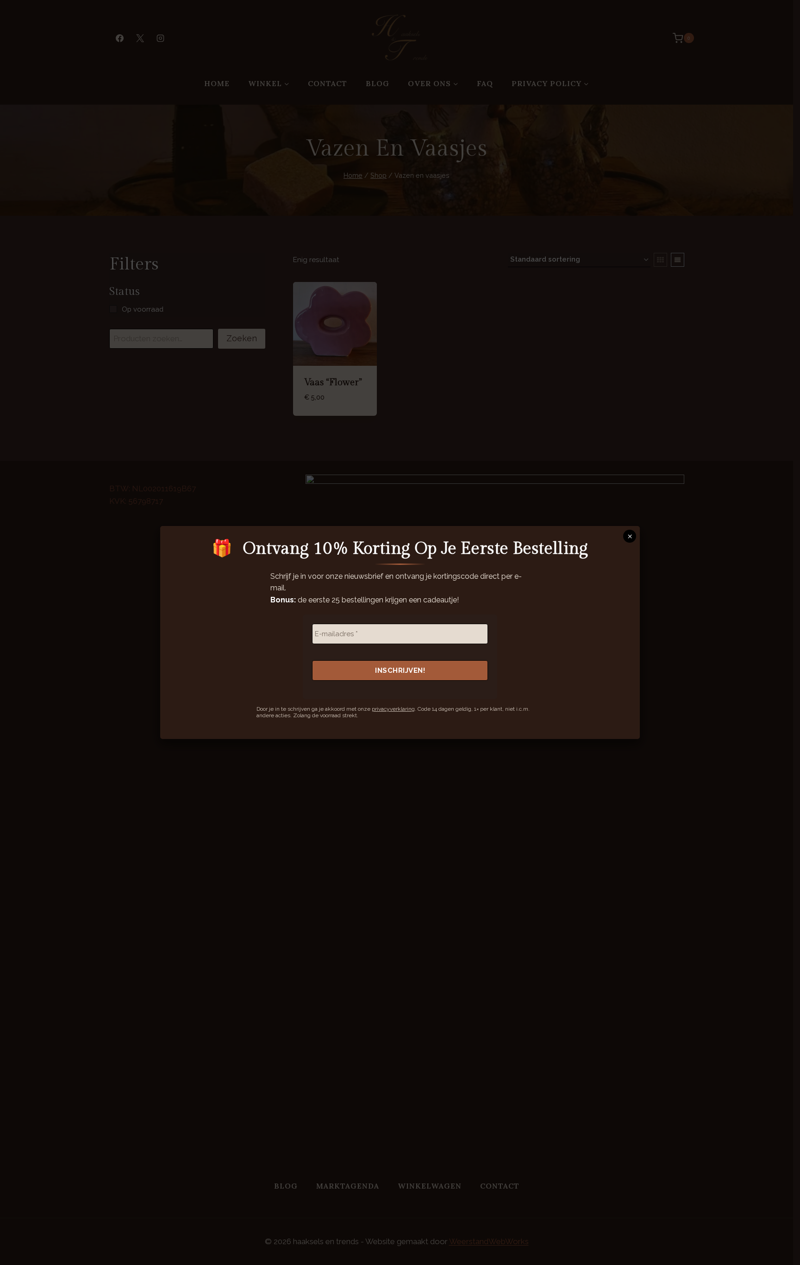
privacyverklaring (393, 709)
